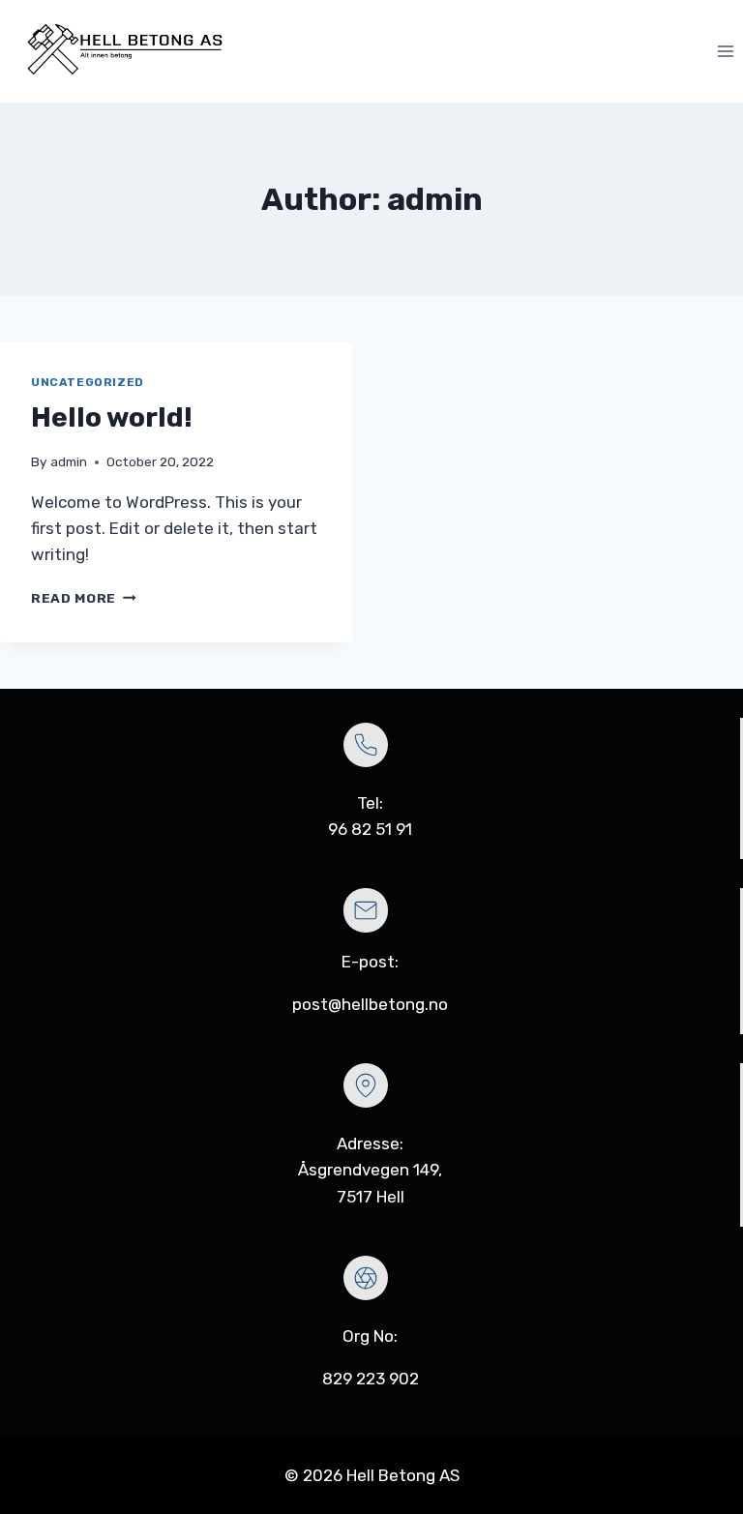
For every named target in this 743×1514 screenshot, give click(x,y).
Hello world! (112, 417)
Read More (83, 598)
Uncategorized (87, 382)
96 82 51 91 (370, 829)
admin (68, 461)
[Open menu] (725, 52)
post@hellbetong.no (370, 1004)
